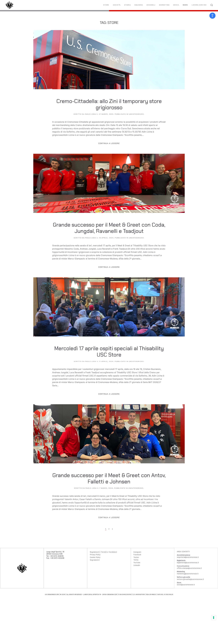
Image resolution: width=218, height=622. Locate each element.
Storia (127, 5)
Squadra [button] (138, 5)
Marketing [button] (164, 5)
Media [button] (176, 5)
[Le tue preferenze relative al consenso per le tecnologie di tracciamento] (213, 617)
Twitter (136, 557)
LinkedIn (136, 565)
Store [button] (106, 5)
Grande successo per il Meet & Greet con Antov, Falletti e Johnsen (109, 478)
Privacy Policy (95, 555)
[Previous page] (112, 529)
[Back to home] (9, 5)
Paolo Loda (90, 114)
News (185, 5)
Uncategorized (136, 114)
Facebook (137, 555)
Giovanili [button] (151, 5)
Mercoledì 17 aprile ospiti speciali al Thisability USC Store (109, 351)
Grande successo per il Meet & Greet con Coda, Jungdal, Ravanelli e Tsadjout (109, 228)
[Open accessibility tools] (212, 16)
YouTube (136, 563)
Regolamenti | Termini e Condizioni (103, 552)
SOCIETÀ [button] (116, 5)
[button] (211, 5)
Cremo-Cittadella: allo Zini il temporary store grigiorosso (109, 104)
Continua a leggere (109, 143)
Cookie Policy (95, 557)
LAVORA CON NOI (199, 5)
